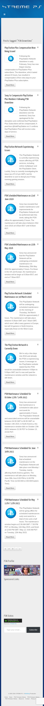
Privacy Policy (35, 698)
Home (6, 697)
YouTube (26, 11)
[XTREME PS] (22, 6)
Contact (27, 698)
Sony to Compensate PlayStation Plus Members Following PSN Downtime (19, 99)
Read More (10, 85)
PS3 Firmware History (20, 697)
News (10, 697)
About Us (21, 698)
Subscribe (33, 630)
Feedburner (17, 11)
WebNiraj (27, 693)
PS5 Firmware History (11, 698)
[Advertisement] (22, 28)
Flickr (20, 11)
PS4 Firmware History (33, 697)
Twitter (23, 11)
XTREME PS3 (13, 623)
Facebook (14, 11)
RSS (29, 11)
